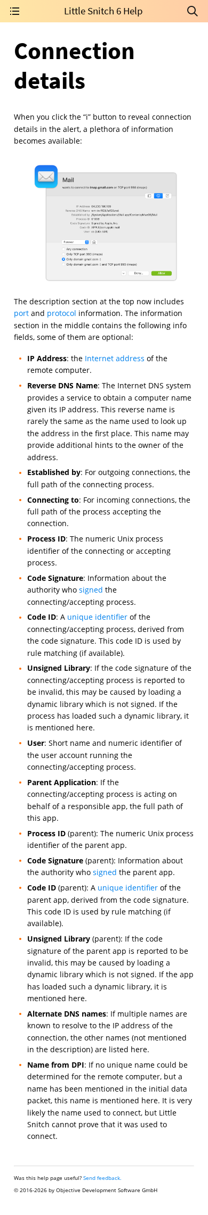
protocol (61, 313)
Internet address (115, 358)
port (21, 313)
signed (91, 590)
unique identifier (97, 617)
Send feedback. (102, 1177)
